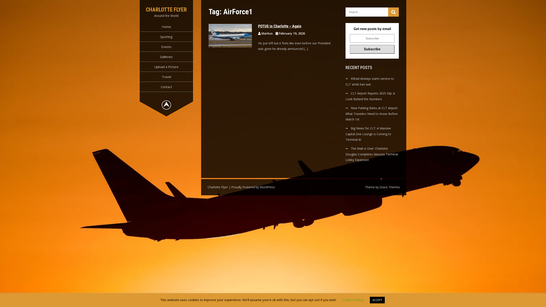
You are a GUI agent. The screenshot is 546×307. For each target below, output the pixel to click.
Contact (166, 87)
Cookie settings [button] (353, 300)
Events (166, 47)
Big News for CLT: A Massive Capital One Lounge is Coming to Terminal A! (368, 134)
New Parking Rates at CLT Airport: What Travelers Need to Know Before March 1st (372, 113)
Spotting (166, 37)
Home (166, 27)
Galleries (166, 57)
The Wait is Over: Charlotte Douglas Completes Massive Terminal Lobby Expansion (372, 154)
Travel (166, 77)
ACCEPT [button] (377, 300)
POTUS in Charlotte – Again (279, 26)
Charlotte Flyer (166, 9)
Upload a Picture (166, 67)
